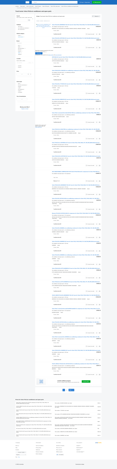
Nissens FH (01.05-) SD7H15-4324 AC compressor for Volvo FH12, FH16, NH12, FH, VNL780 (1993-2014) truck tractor (78, 213)
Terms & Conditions (39, 445)
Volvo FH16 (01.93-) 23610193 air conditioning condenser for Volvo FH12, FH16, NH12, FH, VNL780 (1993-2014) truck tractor (80, 70)
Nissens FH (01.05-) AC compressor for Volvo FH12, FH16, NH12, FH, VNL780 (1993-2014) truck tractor (34, 425)
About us (17, 445)
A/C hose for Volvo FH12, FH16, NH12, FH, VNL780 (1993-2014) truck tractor (31, 428)
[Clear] (32, 18)
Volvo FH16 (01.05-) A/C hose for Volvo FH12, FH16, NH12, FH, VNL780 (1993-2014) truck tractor (33, 414)
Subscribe (39, 53)
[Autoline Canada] (20, 2)
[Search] (33, 2)
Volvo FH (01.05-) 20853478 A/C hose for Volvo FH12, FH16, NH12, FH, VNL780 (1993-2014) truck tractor (75, 99)
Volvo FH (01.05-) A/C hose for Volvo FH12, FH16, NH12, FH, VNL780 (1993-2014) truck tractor (33, 410)
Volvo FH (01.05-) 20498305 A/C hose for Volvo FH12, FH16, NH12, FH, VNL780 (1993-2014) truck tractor (75, 241)
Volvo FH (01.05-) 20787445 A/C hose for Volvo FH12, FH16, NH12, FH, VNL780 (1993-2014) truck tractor (75, 38)
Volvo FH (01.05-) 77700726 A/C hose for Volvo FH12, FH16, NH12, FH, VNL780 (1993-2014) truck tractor (75, 83)
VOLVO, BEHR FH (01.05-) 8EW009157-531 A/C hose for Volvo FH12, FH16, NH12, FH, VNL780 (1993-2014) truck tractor (79, 295)
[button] (97, 34)
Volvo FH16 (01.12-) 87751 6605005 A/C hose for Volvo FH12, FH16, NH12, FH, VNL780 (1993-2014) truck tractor (77, 281)
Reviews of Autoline (39, 451)
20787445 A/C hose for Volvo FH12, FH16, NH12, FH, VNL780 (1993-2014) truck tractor (71, 57)
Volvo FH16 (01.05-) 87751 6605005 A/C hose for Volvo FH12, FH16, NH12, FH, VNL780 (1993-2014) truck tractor (77, 268)
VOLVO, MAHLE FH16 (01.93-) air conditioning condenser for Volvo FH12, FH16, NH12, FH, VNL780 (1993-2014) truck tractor (34, 418)
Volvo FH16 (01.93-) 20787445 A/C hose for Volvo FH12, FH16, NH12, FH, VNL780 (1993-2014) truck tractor (76, 156)
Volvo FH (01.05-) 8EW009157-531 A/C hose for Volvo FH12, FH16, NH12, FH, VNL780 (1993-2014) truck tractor (77, 24)
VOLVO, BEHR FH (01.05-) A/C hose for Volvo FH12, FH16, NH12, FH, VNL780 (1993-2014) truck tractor (34, 407)
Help (16, 447)
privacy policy (50, 54)
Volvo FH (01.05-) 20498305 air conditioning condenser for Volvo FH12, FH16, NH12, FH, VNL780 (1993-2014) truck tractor (80, 254)
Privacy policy (38, 447)
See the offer (86, 381)
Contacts (17, 449)
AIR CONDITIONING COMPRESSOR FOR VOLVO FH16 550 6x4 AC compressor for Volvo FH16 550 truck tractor (77, 171)
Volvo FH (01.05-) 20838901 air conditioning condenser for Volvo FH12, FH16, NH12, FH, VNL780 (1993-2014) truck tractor (80, 228)
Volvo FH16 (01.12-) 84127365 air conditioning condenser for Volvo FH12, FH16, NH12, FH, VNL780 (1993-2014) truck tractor (80, 129)
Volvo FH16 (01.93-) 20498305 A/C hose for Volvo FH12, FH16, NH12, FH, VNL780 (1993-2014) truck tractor (76, 350)
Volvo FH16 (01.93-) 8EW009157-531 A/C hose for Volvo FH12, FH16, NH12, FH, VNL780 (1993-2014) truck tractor (77, 185)
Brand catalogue (39, 453)
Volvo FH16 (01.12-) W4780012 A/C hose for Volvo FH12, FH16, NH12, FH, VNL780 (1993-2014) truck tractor (76, 142)
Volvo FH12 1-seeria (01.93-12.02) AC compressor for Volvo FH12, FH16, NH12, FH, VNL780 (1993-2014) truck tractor (32, 403)
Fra (19, 456)
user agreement (58, 54)
